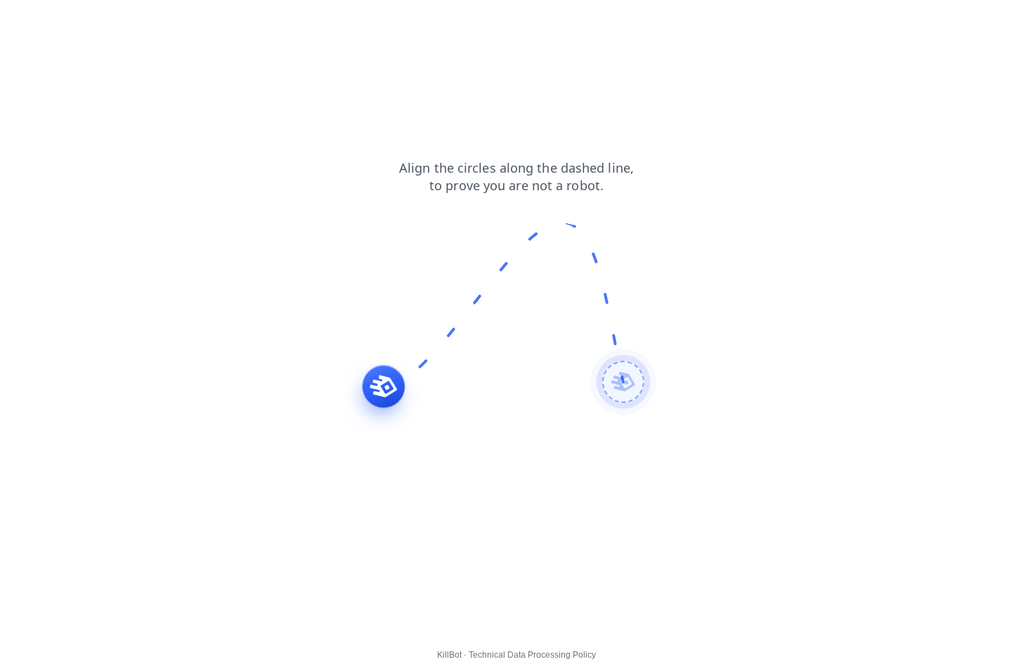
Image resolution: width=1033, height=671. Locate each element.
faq (93, 20)
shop (127, 20)
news (57, 20)
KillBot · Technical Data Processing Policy (516, 655)
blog (19, 20)
